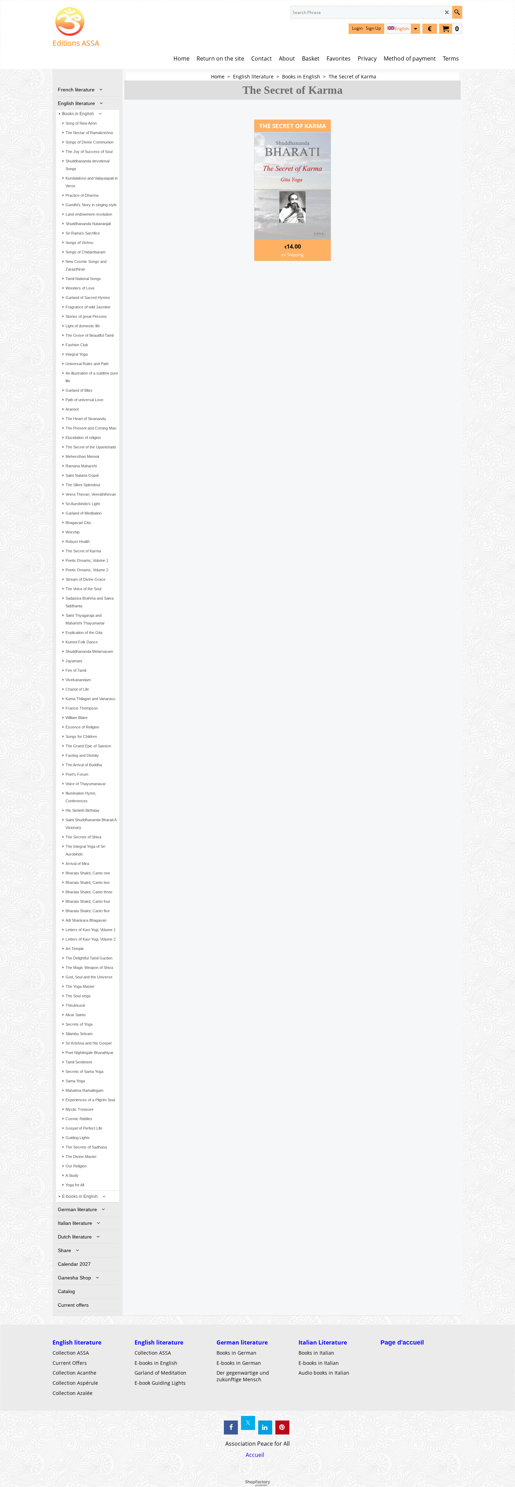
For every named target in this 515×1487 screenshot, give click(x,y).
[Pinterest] (282, 1427)
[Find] (457, 12)
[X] (248, 1423)
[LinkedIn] (265, 1427)
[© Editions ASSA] (76, 21)
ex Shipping (292, 254)
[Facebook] (231, 1427)
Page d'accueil (402, 1342)
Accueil (255, 1455)
